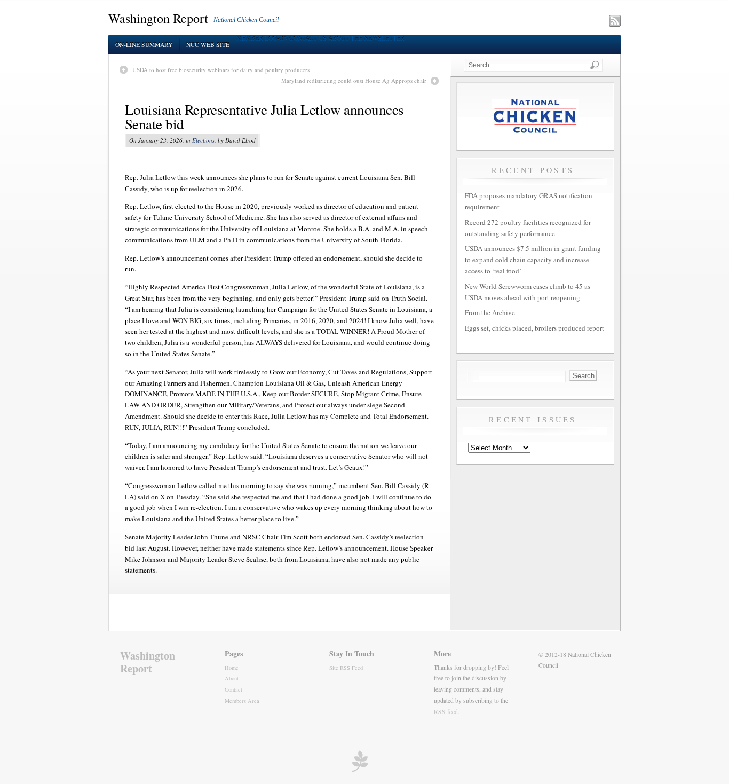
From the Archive (490, 312)
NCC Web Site (207, 45)
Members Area (242, 700)
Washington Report (158, 18)
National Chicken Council (246, 19)
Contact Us (308, 38)
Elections (203, 140)
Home (232, 667)
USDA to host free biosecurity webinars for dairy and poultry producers (221, 70)
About (232, 678)
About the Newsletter (366, 38)
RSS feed (446, 712)
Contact (233, 689)
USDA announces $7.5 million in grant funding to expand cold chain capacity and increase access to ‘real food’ (533, 260)
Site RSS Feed (346, 667)
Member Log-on (262, 38)
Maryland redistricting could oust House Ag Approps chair (353, 80)
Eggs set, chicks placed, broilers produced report (534, 328)
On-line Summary (143, 45)
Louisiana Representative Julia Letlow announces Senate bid (264, 117)
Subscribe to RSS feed (568, 22)
